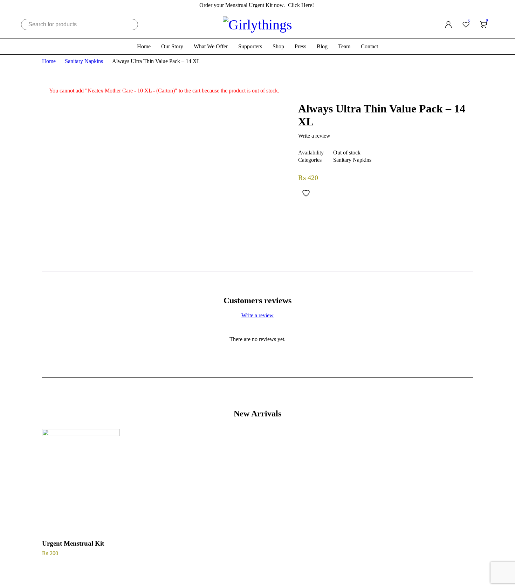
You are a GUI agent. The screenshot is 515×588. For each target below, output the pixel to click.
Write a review (314, 136)
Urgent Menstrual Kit (73, 543)
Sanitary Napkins (84, 61)
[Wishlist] (305, 193)
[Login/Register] (448, 24)
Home (49, 61)
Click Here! (301, 5)
